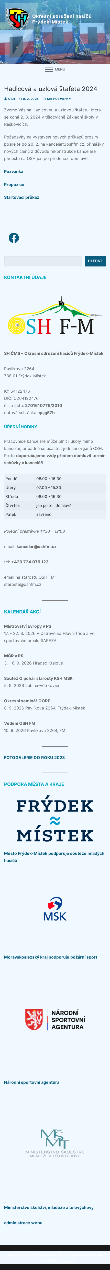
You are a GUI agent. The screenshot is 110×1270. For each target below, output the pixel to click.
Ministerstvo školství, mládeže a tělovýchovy (49, 1207)
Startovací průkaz (21, 197)
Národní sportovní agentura (31, 1082)
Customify (66, 1260)
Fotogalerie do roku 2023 (34, 757)
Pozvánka (13, 171)
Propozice (14, 184)
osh (11, 99)
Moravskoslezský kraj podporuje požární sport (50, 957)
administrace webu (23, 1222)
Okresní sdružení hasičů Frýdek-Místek (62, 19)
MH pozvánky (58, 99)
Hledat (95, 261)
